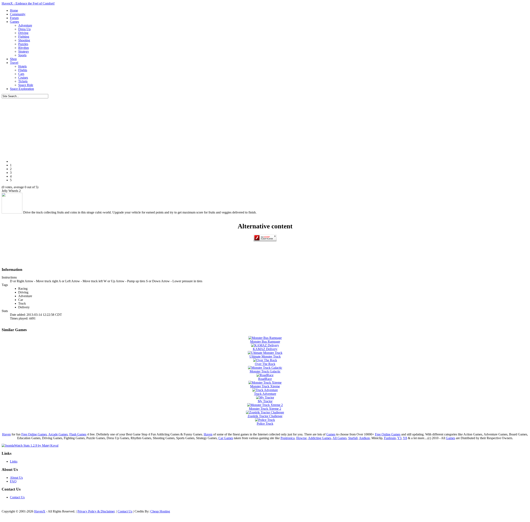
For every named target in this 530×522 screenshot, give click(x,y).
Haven (6, 434)
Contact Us (17, 497)
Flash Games (77, 434)
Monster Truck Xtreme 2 (265, 408)
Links (13, 461)
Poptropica (288, 438)
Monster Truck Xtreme (265, 386)
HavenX (39, 511)
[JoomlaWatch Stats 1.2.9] (30, 445)
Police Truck (265, 423)
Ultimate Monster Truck (265, 356)
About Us (16, 477)
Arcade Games (58, 434)
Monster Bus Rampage (265, 341)
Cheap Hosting (160, 511)
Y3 (399, 438)
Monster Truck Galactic (265, 371)
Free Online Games (34, 434)
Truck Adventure (265, 393)
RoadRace (265, 379)
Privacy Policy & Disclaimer (95, 511)
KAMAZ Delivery (265, 349)
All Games (339, 438)
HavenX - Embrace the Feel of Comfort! (28, 3)
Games (330, 434)
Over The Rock (265, 364)
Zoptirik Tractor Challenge (265, 416)
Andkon (364, 438)
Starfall (353, 438)
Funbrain (390, 438)
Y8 (405, 438)
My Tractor (265, 401)
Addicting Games (319, 438)
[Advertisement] (265, 127)
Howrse (301, 438)
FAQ (13, 481)
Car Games (225, 438)
